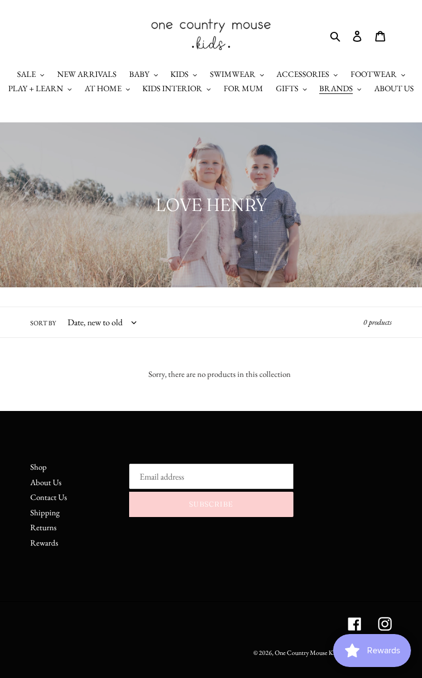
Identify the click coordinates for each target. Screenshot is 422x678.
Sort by (43, 323)
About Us (46, 482)
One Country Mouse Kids (307, 652)
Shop (38, 467)
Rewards (44, 542)
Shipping (45, 512)
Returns (43, 527)
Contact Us (48, 497)
